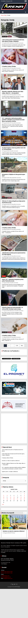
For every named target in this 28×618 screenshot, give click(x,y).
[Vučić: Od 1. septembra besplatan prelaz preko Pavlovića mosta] (14, 270)
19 (10, 499)
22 (20, 499)
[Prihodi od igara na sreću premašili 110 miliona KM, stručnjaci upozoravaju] (14, 298)
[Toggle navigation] (2, 12)
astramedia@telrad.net (6, 577)
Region (3, 276)
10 (3, 497)
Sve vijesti (4, 36)
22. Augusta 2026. (5, 94)
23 (24, 499)
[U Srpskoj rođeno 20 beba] (14, 57)
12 (10, 497)
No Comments (20, 43)
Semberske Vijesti (6, 144)
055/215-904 (9, 571)
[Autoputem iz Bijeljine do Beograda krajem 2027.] (14, 165)
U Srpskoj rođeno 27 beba (9, 335)
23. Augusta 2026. (5, 43)
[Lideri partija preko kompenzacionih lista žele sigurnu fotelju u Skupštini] (14, 30)
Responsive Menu (25, 1)
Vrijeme (10, 527)
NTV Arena (12, 68)
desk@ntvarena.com (8, 578)
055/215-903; (4, 571)
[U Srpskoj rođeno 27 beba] (14, 326)
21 (17, 499)
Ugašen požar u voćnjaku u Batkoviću (10, 471)
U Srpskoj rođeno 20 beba (9, 66)
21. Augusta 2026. (5, 256)
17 (3, 499)
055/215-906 (9, 573)
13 (14, 497)
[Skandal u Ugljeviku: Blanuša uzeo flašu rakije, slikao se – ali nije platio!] (14, 82)
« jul (3, 504)
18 (7, 499)
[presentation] (24, 513)
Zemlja (9, 36)
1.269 (17, 345)
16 (24, 497)
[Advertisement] (14, 428)
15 (20, 497)
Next (22, 345)
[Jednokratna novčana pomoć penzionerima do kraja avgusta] (14, 243)
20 (14, 499)
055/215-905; (4, 573)
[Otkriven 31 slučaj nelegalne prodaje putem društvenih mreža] (14, 191)
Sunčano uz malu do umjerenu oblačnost (11, 460)
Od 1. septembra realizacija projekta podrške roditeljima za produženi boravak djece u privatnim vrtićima (13, 120)
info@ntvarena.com (5, 575)
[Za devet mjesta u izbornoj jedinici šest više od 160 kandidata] (14, 138)
